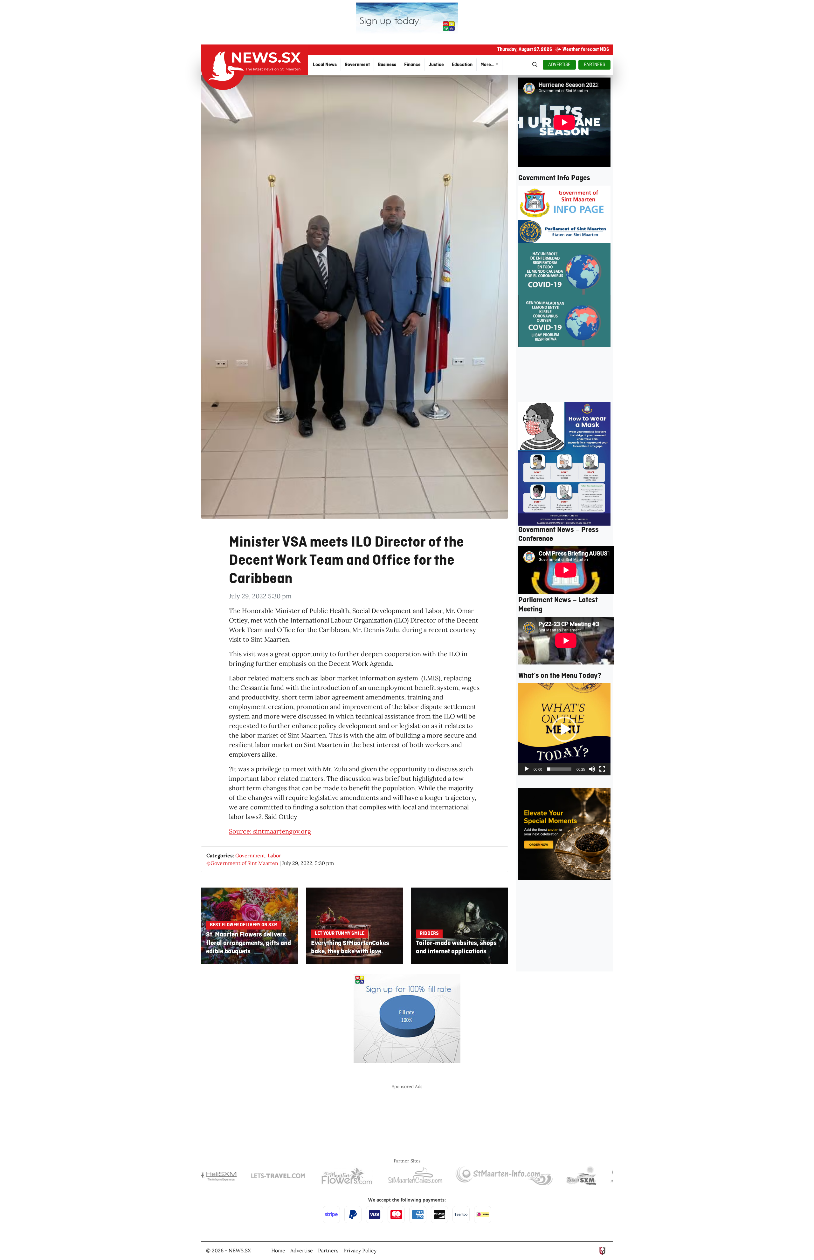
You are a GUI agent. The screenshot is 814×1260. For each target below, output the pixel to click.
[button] (564, 729)
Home (278, 1250)
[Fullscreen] (602, 769)
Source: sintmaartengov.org (270, 831)
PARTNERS (594, 65)
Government (250, 855)
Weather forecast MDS (585, 49)
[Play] (526, 769)
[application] (564, 729)
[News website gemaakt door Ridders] (602, 1250)
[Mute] (592, 769)
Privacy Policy (359, 1250)
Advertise (301, 1250)
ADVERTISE (559, 65)
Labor (274, 855)
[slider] (559, 769)
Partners (328, 1250)
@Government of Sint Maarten (242, 863)
